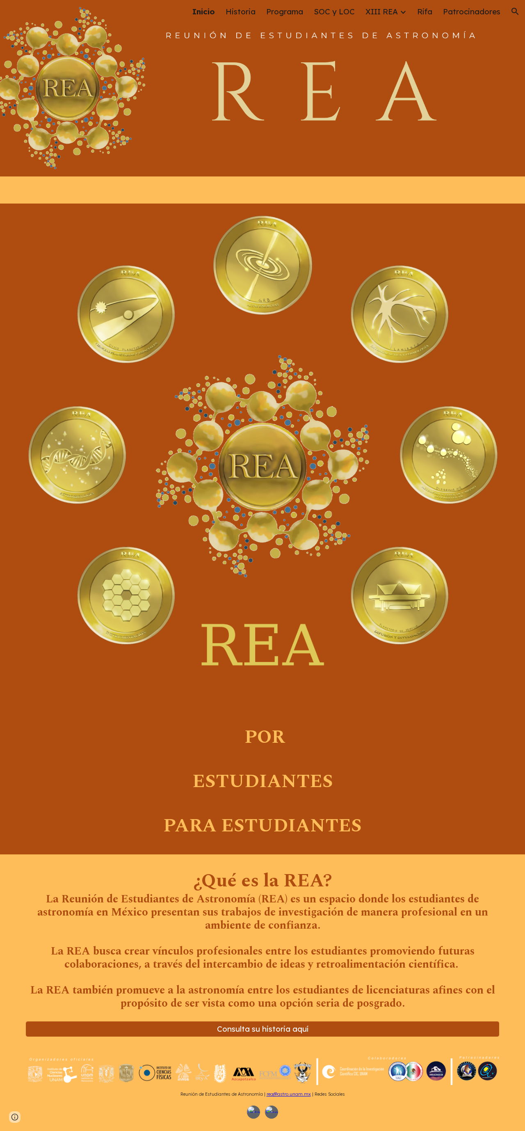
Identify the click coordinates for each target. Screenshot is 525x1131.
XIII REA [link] (381, 11)
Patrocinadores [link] (471, 11)
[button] (515, 11)
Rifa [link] (424, 11)
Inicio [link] (203, 11)
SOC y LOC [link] (334, 11)
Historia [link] (241, 11)
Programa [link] (284, 11)
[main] (262, 782)
